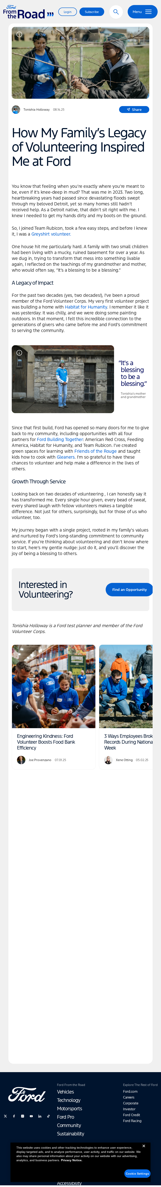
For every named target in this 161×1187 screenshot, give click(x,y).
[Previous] (16, 707)
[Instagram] (23, 1116)
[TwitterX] (5, 1116)
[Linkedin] (40, 1116)
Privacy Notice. (71, 1160)
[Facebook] (14, 1116)
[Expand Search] (116, 12)
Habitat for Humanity (86, 307)
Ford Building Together (60, 439)
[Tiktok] (48, 1116)
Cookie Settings (137, 1173)
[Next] (144, 707)
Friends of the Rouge (95, 451)
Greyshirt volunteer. (51, 234)
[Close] (143, 1149)
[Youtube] (31, 1116)
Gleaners (66, 457)
